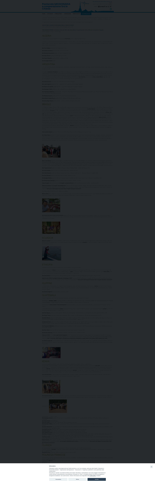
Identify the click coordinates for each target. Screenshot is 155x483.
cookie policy (93, 475)
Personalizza (58, 479)
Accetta (96, 479)
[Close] (151, 466)
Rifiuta (77, 479)
